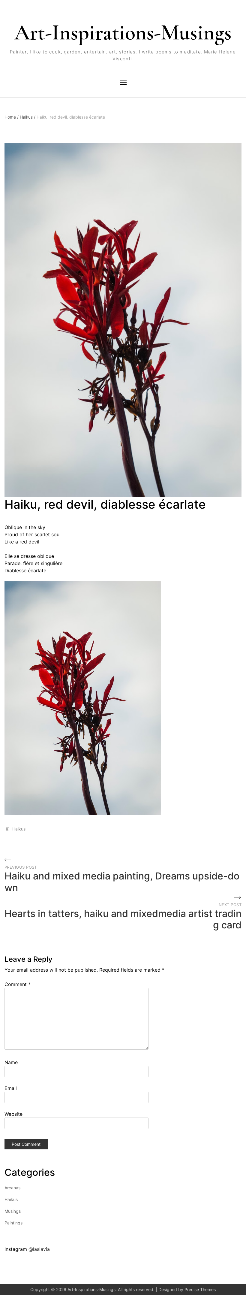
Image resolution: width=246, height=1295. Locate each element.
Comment (17, 984)
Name (11, 1062)
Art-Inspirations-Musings (123, 32)
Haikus (27, 117)
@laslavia (39, 1249)
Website (13, 1114)
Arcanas (12, 1187)
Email (10, 1088)
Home (11, 117)
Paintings (13, 1222)
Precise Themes (200, 1289)
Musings (12, 1211)
